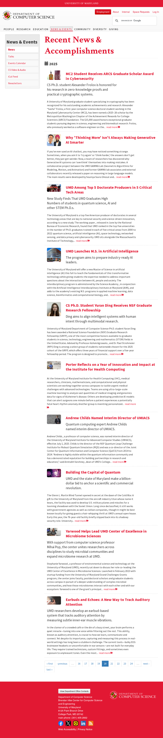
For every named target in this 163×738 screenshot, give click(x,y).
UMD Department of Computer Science (28, 15)
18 (92, 663)
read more (112, 127)
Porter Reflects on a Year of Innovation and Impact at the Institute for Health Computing (110, 367)
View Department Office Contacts (74, 691)
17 (85, 663)
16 (79, 663)
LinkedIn (83, 723)
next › (146, 663)
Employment (103, 11)
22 (118, 663)
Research (24, 29)
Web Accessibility (67, 729)
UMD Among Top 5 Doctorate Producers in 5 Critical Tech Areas (109, 190)
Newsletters (15, 83)
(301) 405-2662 (79, 717)
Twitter (68, 723)
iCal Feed (13, 76)
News (11, 49)
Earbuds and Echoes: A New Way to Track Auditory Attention (108, 602)
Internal (126, 11)
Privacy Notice (85, 729)
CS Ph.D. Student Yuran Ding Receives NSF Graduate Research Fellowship (109, 308)
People (9, 29)
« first (50, 663)
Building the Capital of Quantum (93, 472)
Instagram (75, 723)
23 (125, 663)
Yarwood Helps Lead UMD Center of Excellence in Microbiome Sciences (106, 533)
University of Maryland (81, 3)
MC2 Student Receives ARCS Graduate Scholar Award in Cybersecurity (110, 76)
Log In (156, 11)
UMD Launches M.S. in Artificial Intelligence (102, 251)
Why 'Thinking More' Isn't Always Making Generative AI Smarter (110, 140)
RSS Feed (90, 723)
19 (98, 663)
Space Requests (141, 11)
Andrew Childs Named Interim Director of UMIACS (108, 417)
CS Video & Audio (17, 69)
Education (40, 29)
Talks (11, 56)
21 (111, 663)
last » (49, 669)
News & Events (61, 29)
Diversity (100, 29)
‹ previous (62, 663)
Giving (113, 29)
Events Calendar (17, 63)
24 (131, 663)
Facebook (60, 723)
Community (82, 29)
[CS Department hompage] (133, 694)
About (116, 11)
